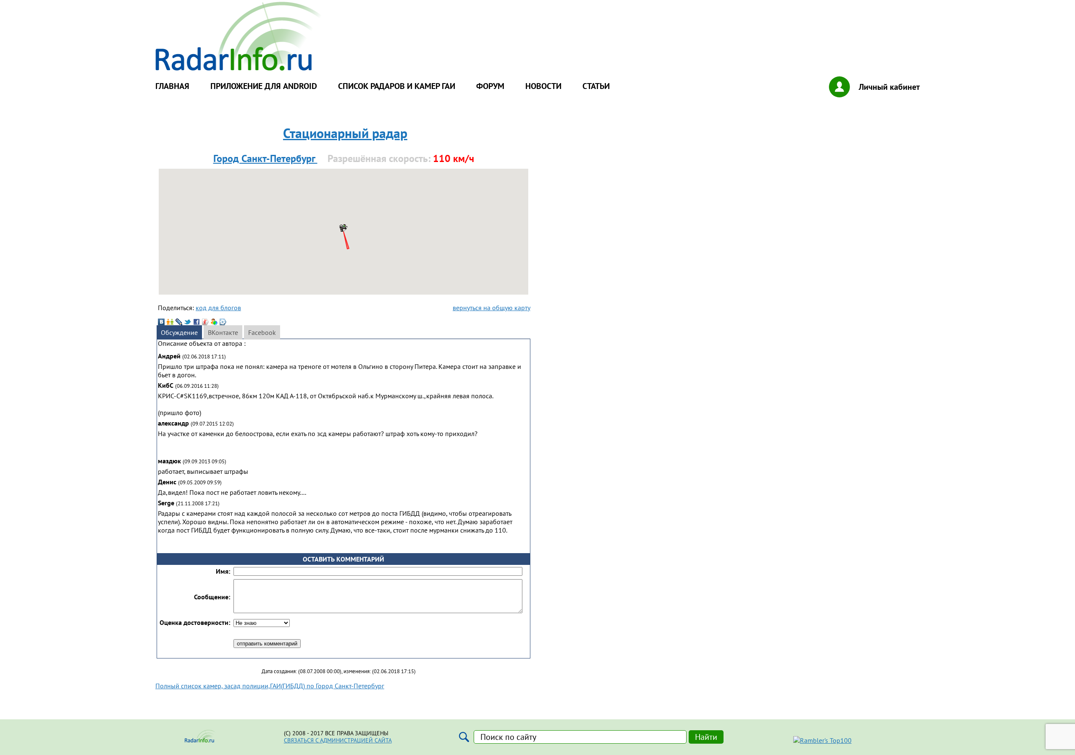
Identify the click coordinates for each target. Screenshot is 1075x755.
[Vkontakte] (161, 322)
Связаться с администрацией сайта (338, 740)
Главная (172, 86)
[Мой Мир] (214, 322)
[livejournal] (179, 322)
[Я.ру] (205, 322)
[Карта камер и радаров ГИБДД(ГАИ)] (239, 68)
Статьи (596, 86)
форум (490, 86)
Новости (543, 86)
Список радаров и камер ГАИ (396, 86)
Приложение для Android (263, 86)
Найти (706, 736)
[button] (343, 227)
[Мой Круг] (223, 322)
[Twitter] (187, 322)
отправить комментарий (267, 643)
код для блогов (218, 307)
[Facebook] (196, 322)
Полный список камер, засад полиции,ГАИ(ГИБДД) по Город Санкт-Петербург (269, 686)
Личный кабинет (889, 86)
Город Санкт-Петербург (265, 158)
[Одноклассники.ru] (170, 322)
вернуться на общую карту (491, 307)
